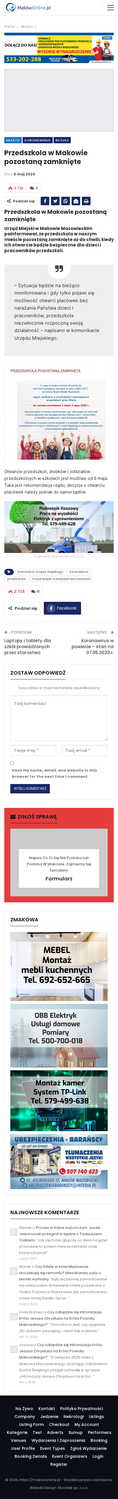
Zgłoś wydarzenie (88, 1448)
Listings (96, 1416)
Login (98, 1456)
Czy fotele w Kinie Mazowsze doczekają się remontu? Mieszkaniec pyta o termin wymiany (60, 1273)
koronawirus (79, 572)
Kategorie (17, 1432)
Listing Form (31, 1424)
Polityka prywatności (81, 1408)
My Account (86, 1424)
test (37, 1432)
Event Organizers (69, 1456)
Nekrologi (74, 1416)
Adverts (55, 1432)
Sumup (75, 1432)
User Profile (23, 1448)
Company (24, 1416)
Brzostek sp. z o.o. (73, 1487)
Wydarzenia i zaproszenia (58, 1440)
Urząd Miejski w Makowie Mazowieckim (61, 579)
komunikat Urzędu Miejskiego (40, 572)
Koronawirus (37, 140)
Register (59, 1464)
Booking (99, 1440)
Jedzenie (49, 1416)
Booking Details (31, 1456)
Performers (99, 1432)
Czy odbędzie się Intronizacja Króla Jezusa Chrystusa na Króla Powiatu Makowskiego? (60, 1318)
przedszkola (16, 579)
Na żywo (24, 1408)
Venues (18, 1440)
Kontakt (46, 1408)
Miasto (13, 140)
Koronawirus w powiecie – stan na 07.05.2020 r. (93, 647)
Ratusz (62, 140)
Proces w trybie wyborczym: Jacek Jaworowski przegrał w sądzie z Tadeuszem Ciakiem (60, 1234)
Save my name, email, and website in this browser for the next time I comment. (54, 773)
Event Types (52, 1448)
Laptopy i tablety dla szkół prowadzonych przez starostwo (27, 647)
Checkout (59, 1424)
